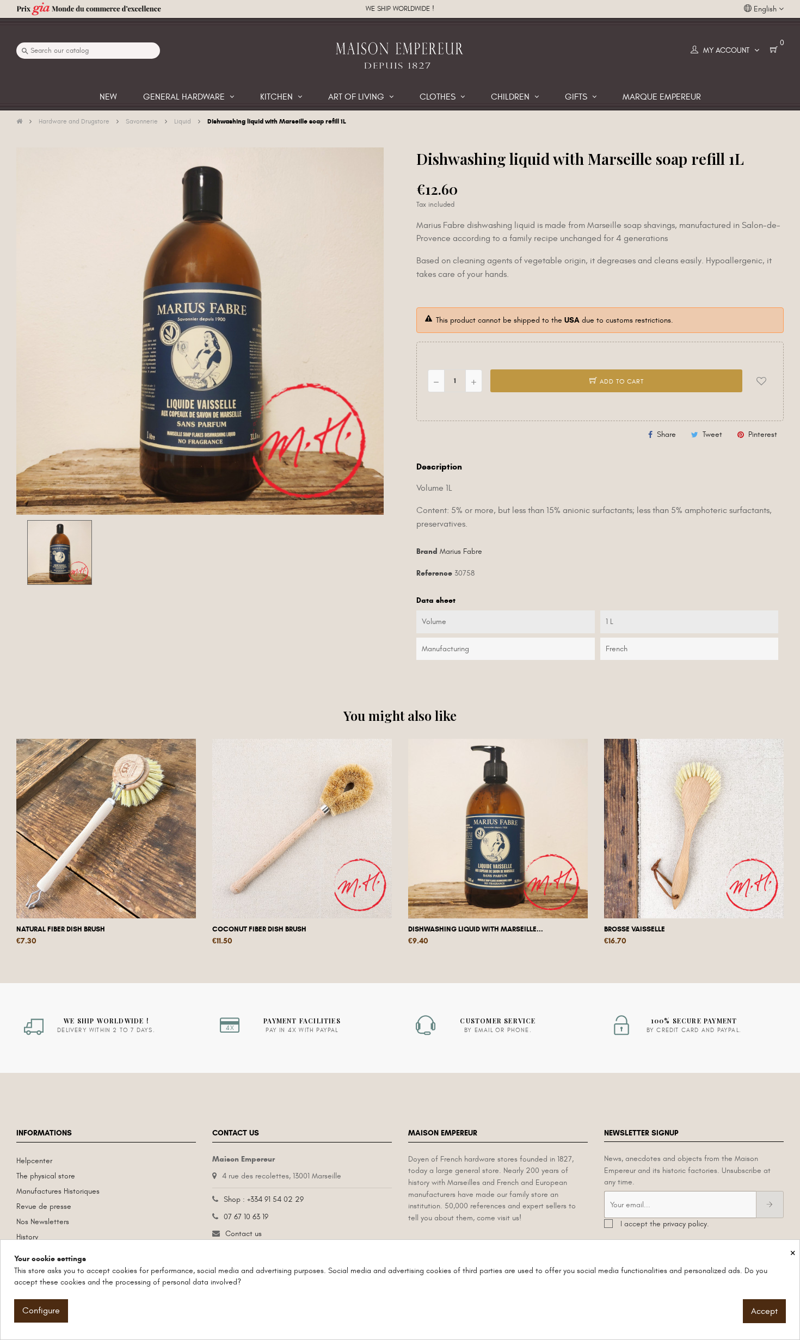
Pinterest (762, 434)
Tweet (712, 434)
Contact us (243, 1233)
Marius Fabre (461, 551)
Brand (427, 551)
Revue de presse (43, 1206)
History (27, 1237)
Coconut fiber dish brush (259, 929)
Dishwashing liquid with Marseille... (475, 929)
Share (666, 434)
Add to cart (621, 381)
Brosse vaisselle (634, 929)
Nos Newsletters (42, 1221)
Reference (434, 573)
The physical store (45, 1176)
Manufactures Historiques (58, 1191)
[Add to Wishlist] (761, 380)
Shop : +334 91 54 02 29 (264, 1199)
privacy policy (685, 1223)
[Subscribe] (770, 1204)
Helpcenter (34, 1160)
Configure (41, 1311)
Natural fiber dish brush (60, 929)
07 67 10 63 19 (246, 1216)
